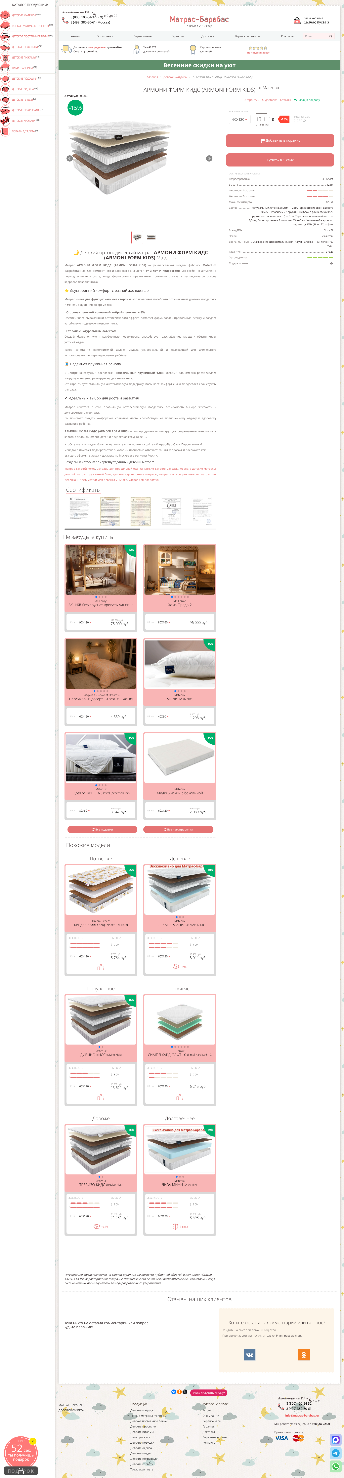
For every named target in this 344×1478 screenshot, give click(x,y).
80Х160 (163, 622)
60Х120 (238, 119)
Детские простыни (26, 47)
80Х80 (83, 810)
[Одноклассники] (179, 1391)
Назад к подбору (308, 100)
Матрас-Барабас (71, 1405)
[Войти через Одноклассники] (304, 1355)
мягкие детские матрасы (161, 468)
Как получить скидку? (209, 1393)
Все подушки (104, 829)
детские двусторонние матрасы (135, 474)
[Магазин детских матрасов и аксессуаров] (199, 19)
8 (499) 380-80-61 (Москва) (90, 22)
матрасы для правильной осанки (120, 468)
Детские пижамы (25, 57)
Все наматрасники (179, 829)
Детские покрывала (27, 110)
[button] (96, 597)
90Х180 (84, 622)
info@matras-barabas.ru (302, 1415)
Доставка (207, 36)
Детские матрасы (26, 15)
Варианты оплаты (247, 36)
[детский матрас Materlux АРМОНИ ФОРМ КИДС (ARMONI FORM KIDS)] (139, 158)
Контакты (287, 36)
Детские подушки (26, 78)
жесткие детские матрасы (198, 468)
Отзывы (285, 100)
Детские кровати (25, 121)
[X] (185, 1391)
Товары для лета (24, 131)
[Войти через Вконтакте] (250, 1355)
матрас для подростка (143, 480)
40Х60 (162, 716)
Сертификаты (143, 36)
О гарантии (251, 100)
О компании (105, 36)
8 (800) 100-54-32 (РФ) (86, 17)
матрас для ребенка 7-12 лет (107, 480)
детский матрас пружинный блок (87, 474)
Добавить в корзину (282, 140)
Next (209, 158)
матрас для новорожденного (179, 474)
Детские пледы (23, 99)
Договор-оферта (71, 1410)
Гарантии (178, 36)
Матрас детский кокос (79, 468)
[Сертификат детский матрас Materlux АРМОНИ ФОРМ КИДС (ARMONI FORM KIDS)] (79, 513)
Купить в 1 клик (280, 160)
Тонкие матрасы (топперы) (32, 26)
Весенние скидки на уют (199, 65)
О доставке (269, 100)
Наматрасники (24, 68)
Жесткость (75, 938)
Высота (116, 938)
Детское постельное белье (32, 36)
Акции (75, 36)
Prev (69, 158)
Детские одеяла (24, 89)
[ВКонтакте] (173, 1391)
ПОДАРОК (21, 1471)
